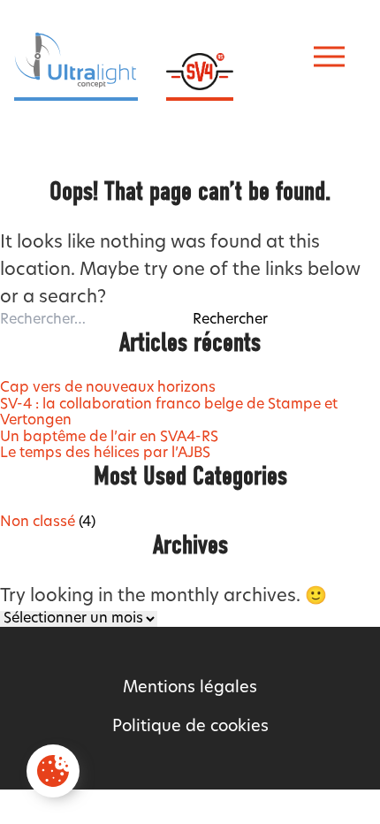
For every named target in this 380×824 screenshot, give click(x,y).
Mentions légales (190, 689)
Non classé (37, 522)
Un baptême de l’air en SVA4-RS (109, 438)
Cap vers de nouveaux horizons (108, 388)
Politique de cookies (190, 728)
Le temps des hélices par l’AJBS (105, 453)
